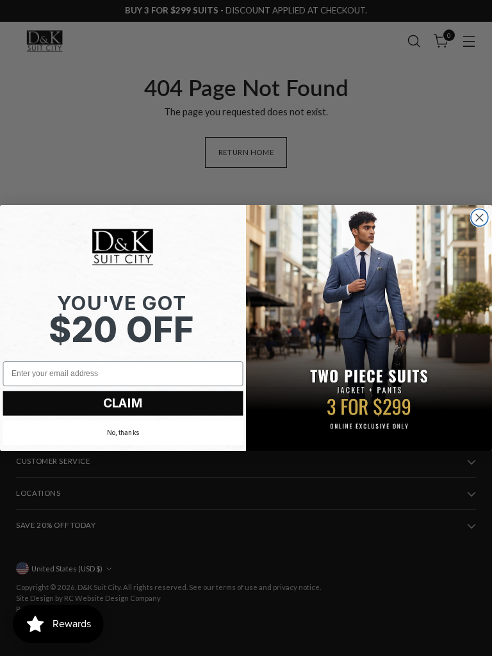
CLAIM (123, 403)
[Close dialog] (479, 217)
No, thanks (123, 432)
